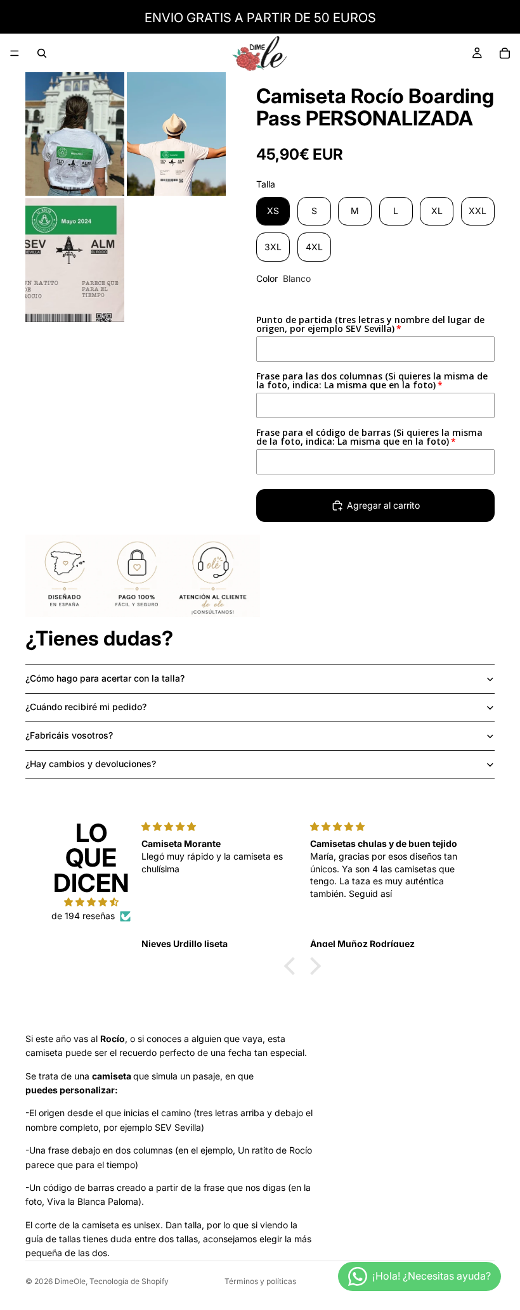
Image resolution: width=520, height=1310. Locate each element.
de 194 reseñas (83, 915)
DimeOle (70, 1281)
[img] (91, 902)
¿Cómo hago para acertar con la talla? (105, 678)
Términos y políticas (260, 1281)
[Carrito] (505, 53)
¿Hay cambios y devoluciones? (90, 763)
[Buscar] (42, 53)
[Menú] (14, 53)
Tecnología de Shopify (129, 1281)
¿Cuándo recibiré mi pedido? (85, 706)
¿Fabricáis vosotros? (69, 735)
